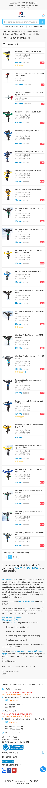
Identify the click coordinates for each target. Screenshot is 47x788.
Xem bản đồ (13, 700)
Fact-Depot (13, 623)
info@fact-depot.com (13, 689)
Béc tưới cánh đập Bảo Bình (12, 618)
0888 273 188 (26, 3)
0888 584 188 (26, 5)
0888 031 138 (10, 707)
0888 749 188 (14, 5)
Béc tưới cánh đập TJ (10, 620)
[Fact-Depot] (21, 14)
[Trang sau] (17, 557)
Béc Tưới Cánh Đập (27, 568)
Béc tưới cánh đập (8, 579)
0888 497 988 (15, 3)
